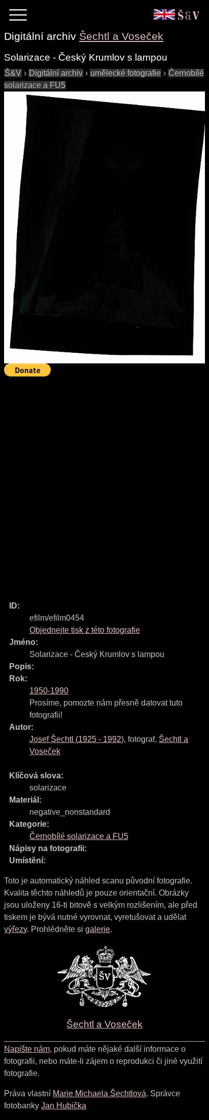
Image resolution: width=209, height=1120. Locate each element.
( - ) (76, 739)
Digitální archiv (56, 73)
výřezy (15, 929)
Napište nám (27, 1049)
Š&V (13, 73)
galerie (97, 929)
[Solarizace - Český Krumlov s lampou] (104, 227)
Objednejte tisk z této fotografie (84, 630)
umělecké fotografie (125, 73)
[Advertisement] (104, 484)
